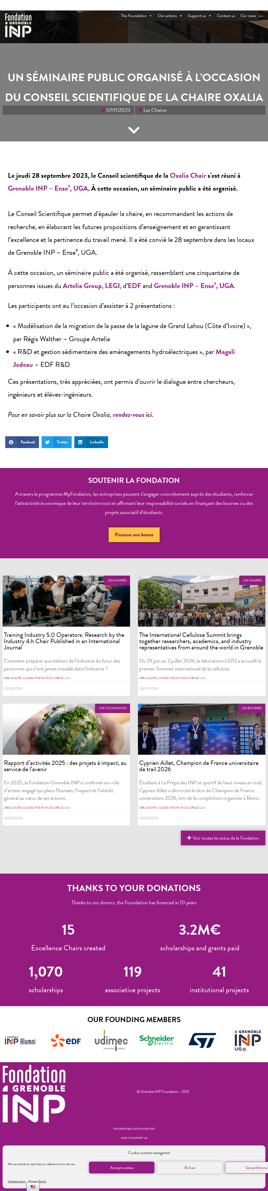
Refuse (190, 1168)
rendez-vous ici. (134, 414)
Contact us (226, 16)
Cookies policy (17, 1181)
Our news (248, 16)
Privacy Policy (37, 1181)
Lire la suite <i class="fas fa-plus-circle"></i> (37, 678)
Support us (197, 16)
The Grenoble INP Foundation (134, 1129)
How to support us (134, 1138)
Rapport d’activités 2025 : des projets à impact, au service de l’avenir (65, 766)
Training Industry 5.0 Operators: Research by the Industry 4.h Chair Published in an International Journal (64, 641)
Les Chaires (155, 110)
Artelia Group (82, 285)
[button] (134, 534)
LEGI (112, 285)
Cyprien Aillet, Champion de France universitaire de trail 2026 (199, 766)
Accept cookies (121, 1168)
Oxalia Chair (188, 175)
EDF (134, 285)
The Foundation (134, 16)
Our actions (167, 16)
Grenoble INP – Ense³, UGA (48, 188)
